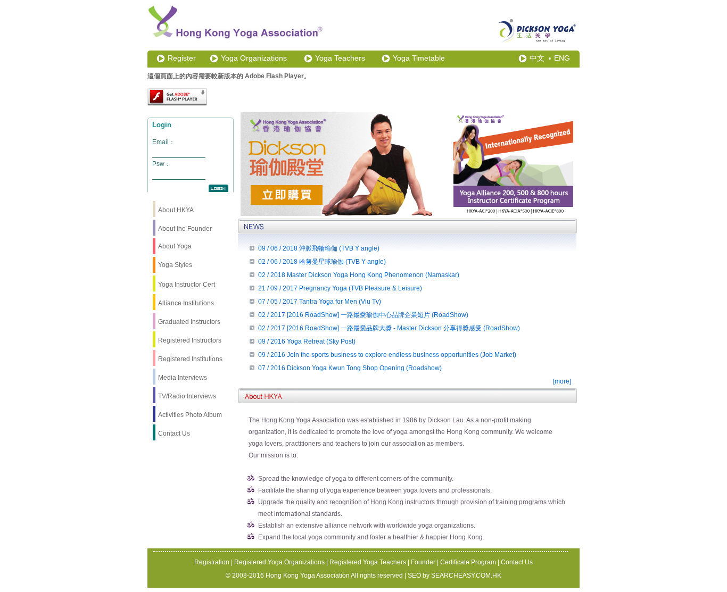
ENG (562, 58)
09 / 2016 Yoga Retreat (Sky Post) (307, 341)
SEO (414, 575)
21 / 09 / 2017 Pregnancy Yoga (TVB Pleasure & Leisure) (340, 288)
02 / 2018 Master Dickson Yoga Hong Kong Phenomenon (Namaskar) (358, 275)
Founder (423, 562)
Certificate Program (468, 562)
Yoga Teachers (340, 58)
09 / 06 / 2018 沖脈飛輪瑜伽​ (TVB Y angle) (318, 248)
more (562, 381)
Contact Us (517, 562)
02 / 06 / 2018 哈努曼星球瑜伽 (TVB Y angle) (322, 261)
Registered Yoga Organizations (279, 562)
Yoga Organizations (254, 58)
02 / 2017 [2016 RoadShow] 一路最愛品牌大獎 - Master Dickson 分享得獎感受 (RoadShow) (389, 328)
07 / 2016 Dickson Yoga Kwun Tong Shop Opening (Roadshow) (350, 368)
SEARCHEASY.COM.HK (466, 575)
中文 (537, 58)
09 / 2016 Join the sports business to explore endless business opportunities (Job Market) (387, 354)
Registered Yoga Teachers (367, 562)
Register (182, 58)
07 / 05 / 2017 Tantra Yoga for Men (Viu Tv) (319, 301)
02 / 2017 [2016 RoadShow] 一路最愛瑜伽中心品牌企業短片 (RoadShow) (363, 315)
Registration (211, 562)
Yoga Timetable (419, 58)
